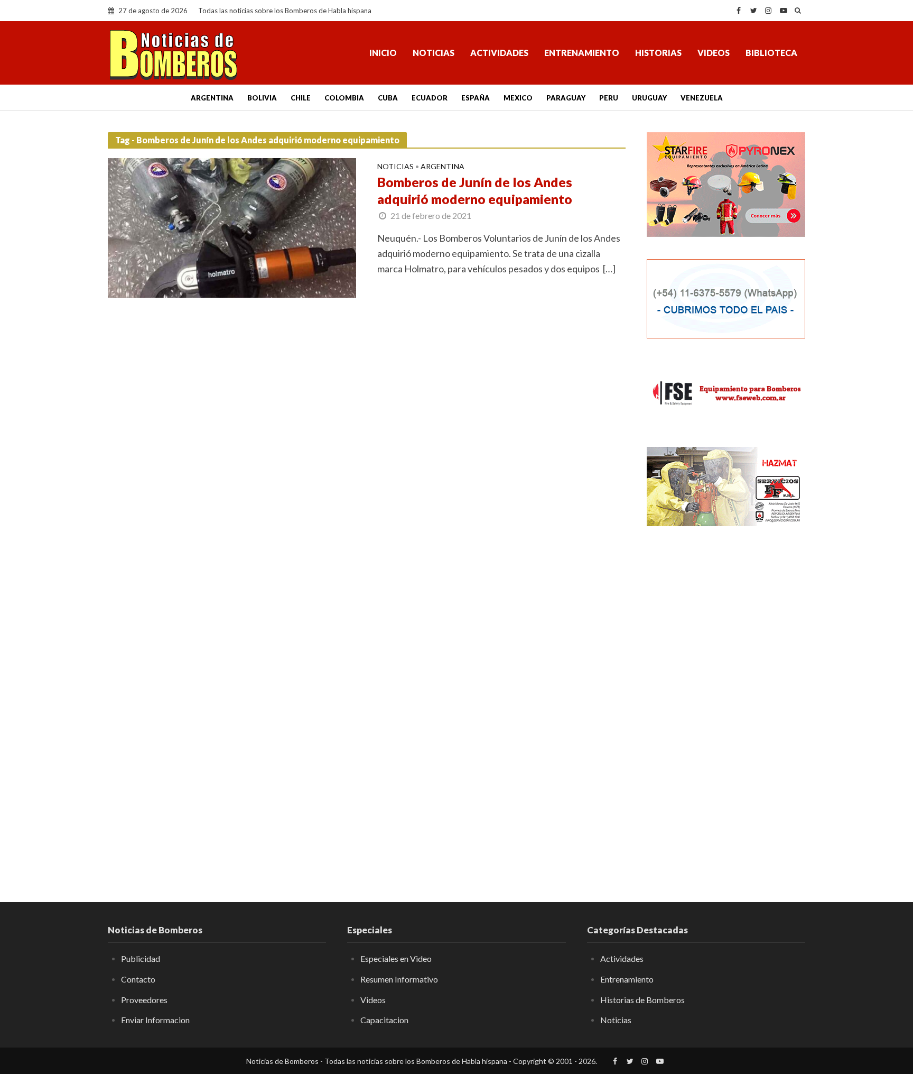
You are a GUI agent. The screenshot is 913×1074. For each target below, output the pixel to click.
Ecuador (430, 98)
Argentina (212, 98)
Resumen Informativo (399, 979)
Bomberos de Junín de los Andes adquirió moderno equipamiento (474, 190)
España (475, 98)
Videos (713, 53)
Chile (301, 98)
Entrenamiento (581, 53)
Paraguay (565, 98)
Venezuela (702, 98)
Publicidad (140, 958)
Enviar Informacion (155, 1020)
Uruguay (649, 98)
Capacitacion (384, 1020)
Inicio (383, 53)
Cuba (388, 98)
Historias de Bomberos (642, 1000)
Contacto (138, 979)
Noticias (433, 53)
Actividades (499, 53)
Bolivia (262, 98)
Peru (608, 98)
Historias (658, 53)
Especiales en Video (396, 958)
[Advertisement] (726, 706)
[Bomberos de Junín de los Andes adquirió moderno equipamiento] (232, 227)
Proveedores (144, 1000)
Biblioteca (771, 53)
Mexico (518, 98)
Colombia (344, 98)
